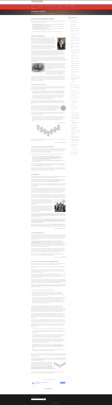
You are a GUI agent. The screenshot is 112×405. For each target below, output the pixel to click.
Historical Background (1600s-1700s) (75, 44)
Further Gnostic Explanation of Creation (75, 31)
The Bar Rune (73, 110)
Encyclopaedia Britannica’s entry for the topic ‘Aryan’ (45, 290)
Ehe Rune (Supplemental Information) (74, 128)
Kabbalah (72, 5)
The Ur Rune (72, 83)
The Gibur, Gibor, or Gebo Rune (75, 130)
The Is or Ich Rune (73, 99)
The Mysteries (40, 5)
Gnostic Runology (72, 26)
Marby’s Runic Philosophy (74, 65)
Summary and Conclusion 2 (74, 154)
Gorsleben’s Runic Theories (75, 67)
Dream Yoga (61, 5)
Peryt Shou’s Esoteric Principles (75, 63)
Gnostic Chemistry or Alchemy (39, 13)
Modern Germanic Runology (75, 61)
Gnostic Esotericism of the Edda (75, 33)
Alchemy (33, 8)
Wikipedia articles (63, 142)
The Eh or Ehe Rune (73, 125)
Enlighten (58, 403)
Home (32, 13)
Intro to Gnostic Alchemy (73, 22)
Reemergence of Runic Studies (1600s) (75, 41)
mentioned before (58, 176)
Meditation (54, 5)
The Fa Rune (72, 81)
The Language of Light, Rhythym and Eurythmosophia (75, 79)
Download (62, 382)
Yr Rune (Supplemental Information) (74, 123)
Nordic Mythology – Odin (74, 35)
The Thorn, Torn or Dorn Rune (75, 85)
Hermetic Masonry (72, 24)
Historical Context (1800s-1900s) (75, 49)
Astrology (67, 5)
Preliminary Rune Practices (74, 71)
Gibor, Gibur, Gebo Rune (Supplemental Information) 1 (75, 137)
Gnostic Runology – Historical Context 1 (41, 382)
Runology (46, 13)
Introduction (35, 324)
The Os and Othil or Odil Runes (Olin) (75, 88)
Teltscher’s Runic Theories (75, 69)
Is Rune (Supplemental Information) (74, 102)
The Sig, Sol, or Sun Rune (74, 106)
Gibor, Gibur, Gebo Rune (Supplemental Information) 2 (75, 140)
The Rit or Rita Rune (73, 90)
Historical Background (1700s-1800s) (75, 47)
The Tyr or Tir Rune (73, 108)
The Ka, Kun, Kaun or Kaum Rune (75, 92)
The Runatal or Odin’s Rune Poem (75, 59)
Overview (72, 73)
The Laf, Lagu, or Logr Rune (75, 112)
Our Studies (33, 5)
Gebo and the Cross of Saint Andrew (75, 133)
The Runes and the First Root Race (76, 28)
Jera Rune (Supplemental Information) (74, 145)
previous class (35, 21)
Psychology (47, 5)
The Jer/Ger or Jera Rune (74, 142)
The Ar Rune (72, 104)
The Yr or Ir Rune (73, 120)
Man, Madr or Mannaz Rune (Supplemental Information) (75, 118)
